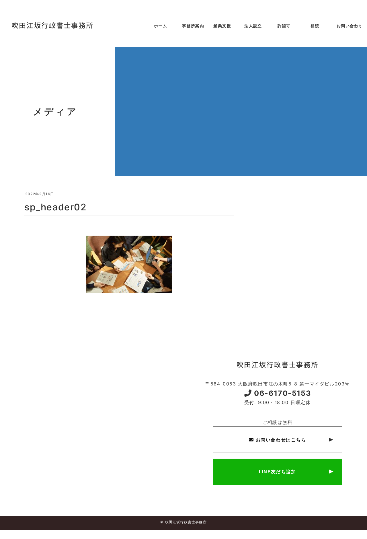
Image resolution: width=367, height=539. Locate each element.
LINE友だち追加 (277, 471)
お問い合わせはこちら (280, 440)
